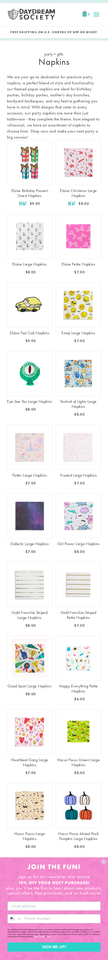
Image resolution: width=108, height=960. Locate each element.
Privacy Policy (39, 936)
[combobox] (15, 918)
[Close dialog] (103, 861)
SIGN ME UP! (54, 947)
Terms (49, 936)
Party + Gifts (53, 54)
